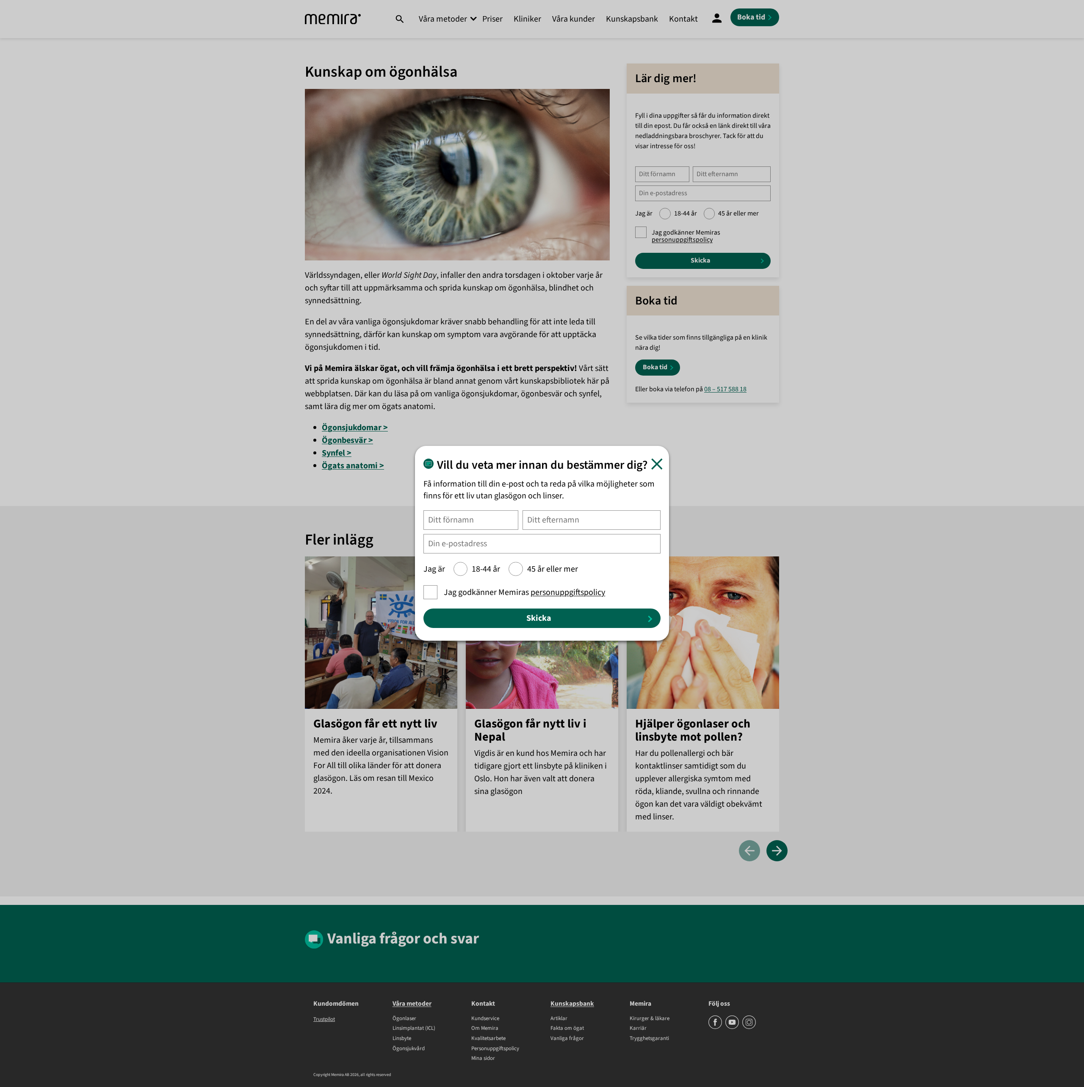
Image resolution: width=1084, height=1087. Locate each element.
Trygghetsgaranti (649, 1038)
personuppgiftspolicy (682, 239)
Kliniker (527, 19)
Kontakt (683, 19)
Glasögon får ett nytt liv (375, 723)
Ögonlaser (404, 1018)
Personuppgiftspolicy (495, 1049)
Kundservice (485, 1018)
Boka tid (655, 367)
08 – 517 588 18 (725, 389)
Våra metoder (443, 19)
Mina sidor (483, 1058)
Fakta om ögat (567, 1028)
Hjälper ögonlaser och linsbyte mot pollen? (692, 730)
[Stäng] (657, 464)
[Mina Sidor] (717, 19)
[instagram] (749, 1027)
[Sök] (399, 19)
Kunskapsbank (632, 19)
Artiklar (558, 1018)
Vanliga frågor (567, 1038)
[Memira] (333, 19)
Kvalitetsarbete (488, 1038)
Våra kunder (573, 19)
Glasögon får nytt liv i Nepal (530, 730)
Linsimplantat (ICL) (414, 1028)
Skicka (700, 260)
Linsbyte (402, 1038)
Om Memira (484, 1028)
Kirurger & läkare (649, 1018)
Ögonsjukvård (409, 1049)
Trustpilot (324, 1019)
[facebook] (715, 1027)
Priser (492, 19)
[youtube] (732, 1027)
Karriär (638, 1028)
